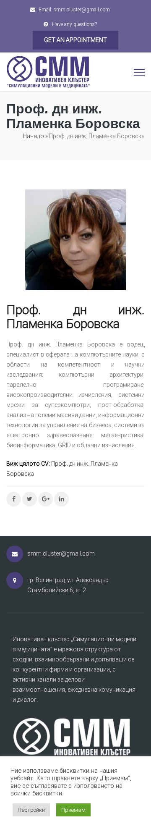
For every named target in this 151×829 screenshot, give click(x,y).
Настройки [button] (31, 810)
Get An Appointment (75, 40)
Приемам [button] (73, 810)
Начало (33, 136)
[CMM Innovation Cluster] (48, 71)
